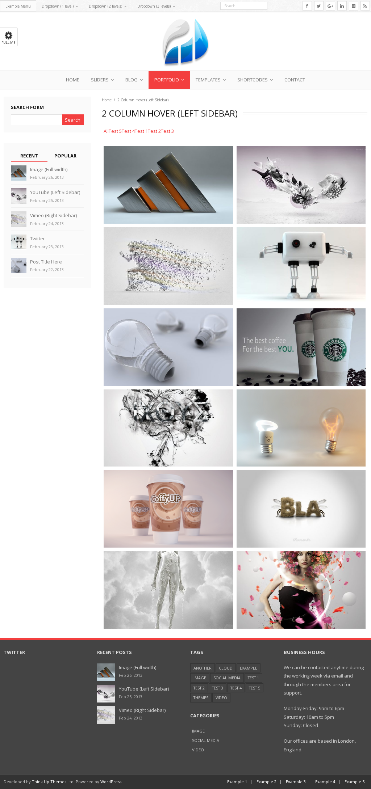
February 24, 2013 (47, 223)
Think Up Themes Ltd (53, 781)
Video (221, 697)
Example (248, 668)
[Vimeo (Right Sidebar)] (18, 219)
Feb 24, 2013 (130, 718)
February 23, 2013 (47, 246)
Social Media (227, 677)
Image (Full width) (48, 169)
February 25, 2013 (47, 200)
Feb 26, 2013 (130, 675)
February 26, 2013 (47, 177)
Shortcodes (252, 79)
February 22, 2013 (47, 269)
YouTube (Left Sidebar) (55, 192)
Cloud (226, 668)
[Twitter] (18, 242)
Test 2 (199, 688)
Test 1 (253, 677)
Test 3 (217, 688)
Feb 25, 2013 (130, 696)
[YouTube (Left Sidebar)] (18, 196)
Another (202, 668)
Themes (200, 697)
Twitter (37, 238)
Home (72, 79)
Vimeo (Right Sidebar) (53, 215)
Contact (294, 79)
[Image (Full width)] (18, 173)
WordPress (110, 781)
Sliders (100, 79)
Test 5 (254, 688)
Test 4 (236, 688)
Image (199, 677)
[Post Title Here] (18, 265)
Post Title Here (46, 261)
